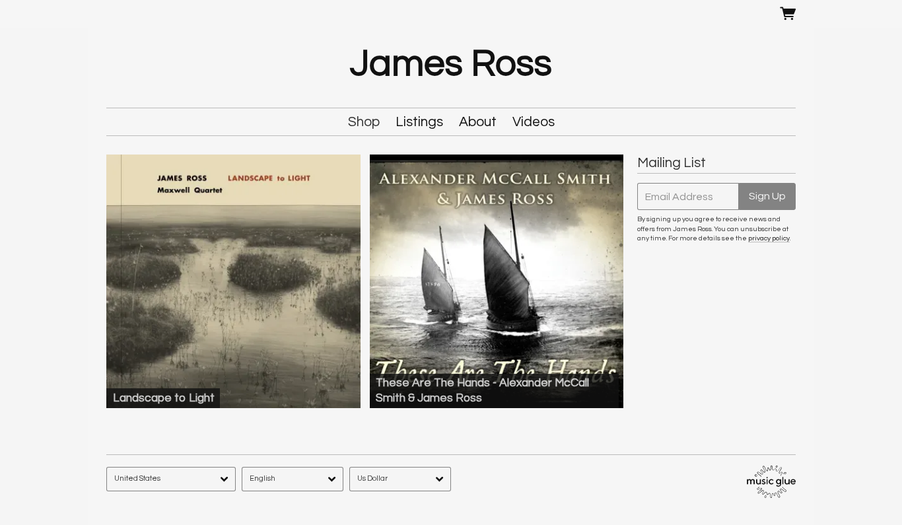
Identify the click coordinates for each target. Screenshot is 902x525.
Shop (364, 122)
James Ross (451, 64)
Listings (419, 122)
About (478, 122)
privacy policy (769, 238)
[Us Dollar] (400, 479)
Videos (533, 122)
